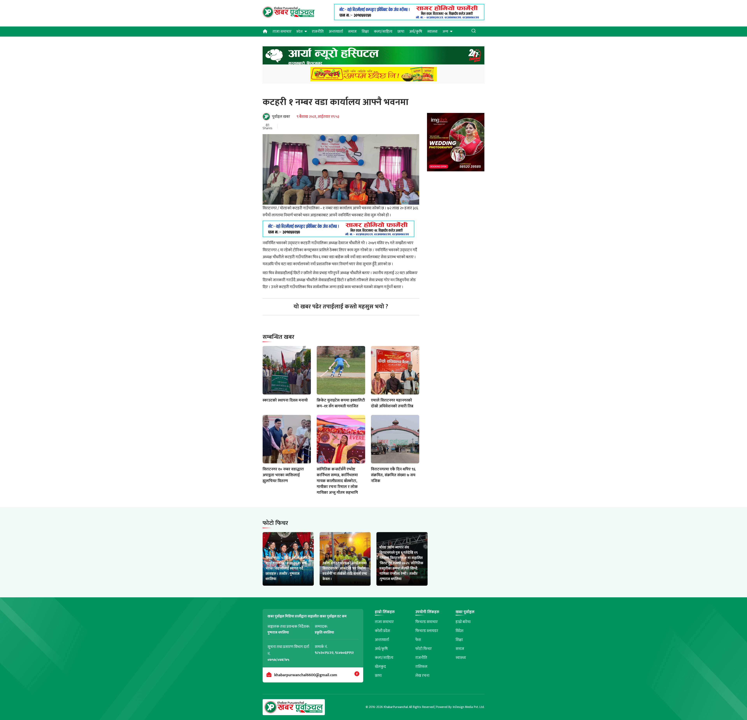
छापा (400, 31)
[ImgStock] (455, 143)
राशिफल (421, 666)
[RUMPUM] (373, 75)
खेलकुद (380, 666)
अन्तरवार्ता (336, 31)
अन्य (445, 31)
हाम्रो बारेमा (463, 622)
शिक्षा (365, 31)
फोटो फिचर (423, 648)
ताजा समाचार (282, 31)
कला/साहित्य (383, 31)
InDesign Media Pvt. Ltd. (468, 707)
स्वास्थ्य (432, 31)
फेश (418, 639)
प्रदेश (299, 31)
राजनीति (318, 31)
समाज (352, 31)
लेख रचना (422, 675)
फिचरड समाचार (426, 622)
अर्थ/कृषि (415, 31)
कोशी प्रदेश (382, 631)
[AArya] (373, 56)
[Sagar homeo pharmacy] (409, 19)
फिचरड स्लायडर (426, 631)
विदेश (459, 631)
